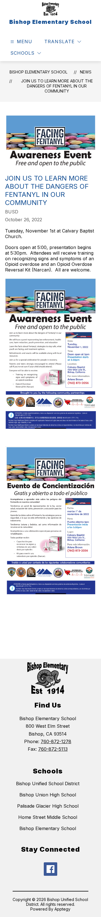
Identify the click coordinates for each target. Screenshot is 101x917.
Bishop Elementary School (38, 72)
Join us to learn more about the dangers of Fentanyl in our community (57, 86)
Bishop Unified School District (47, 783)
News (85, 72)
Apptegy (62, 909)
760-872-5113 (53, 749)
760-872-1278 (56, 741)
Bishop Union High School (47, 795)
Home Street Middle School (47, 817)
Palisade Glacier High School (48, 806)
